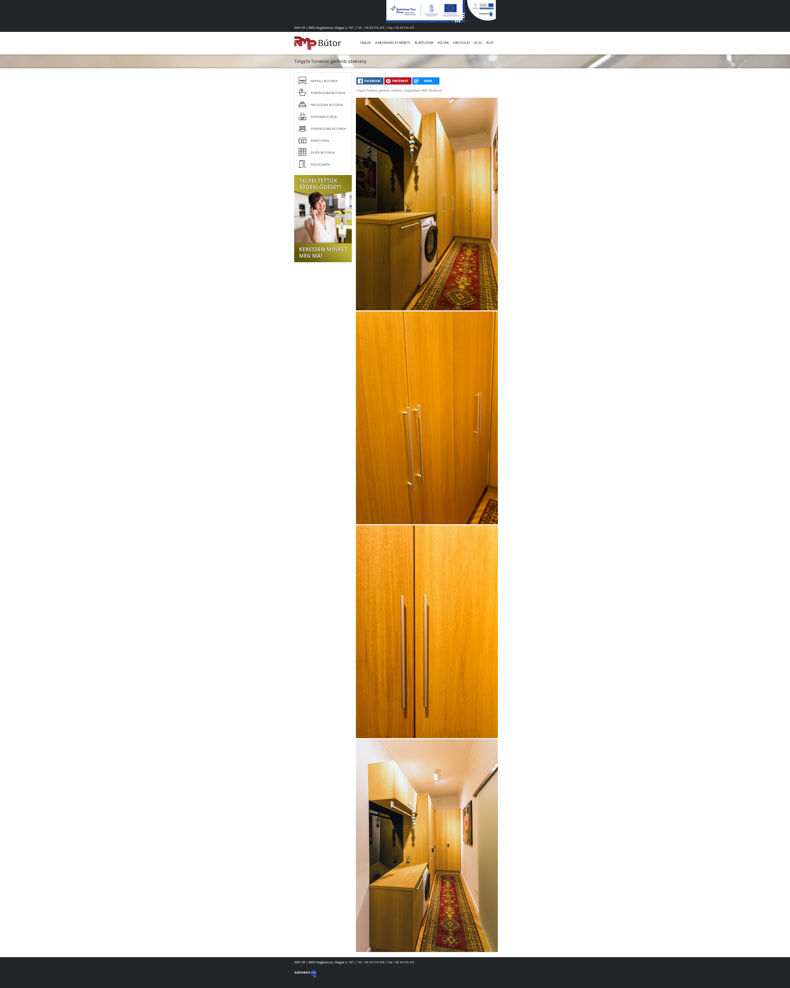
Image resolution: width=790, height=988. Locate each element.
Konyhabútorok (324, 117)
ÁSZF (490, 43)
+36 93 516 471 (404, 28)
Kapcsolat (461, 43)
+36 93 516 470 (374, 28)
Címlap (365, 43)
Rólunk (443, 43)
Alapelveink (424, 43)
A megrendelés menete (392, 43)
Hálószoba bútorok (327, 105)
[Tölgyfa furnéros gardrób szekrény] (427, 309)
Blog (478, 43)
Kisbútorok (320, 141)
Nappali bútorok (324, 81)
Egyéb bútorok (323, 152)
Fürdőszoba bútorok (328, 93)
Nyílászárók (320, 164)
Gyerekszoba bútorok (328, 129)
